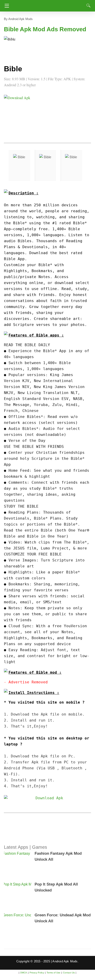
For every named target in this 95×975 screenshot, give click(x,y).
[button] (13, 45)
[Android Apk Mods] (48, 4)
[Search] (87, 6)
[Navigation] (5, 6)
